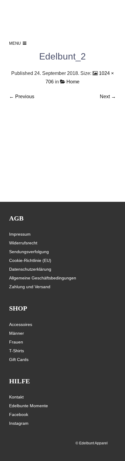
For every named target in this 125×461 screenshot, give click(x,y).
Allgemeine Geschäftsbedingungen (42, 278)
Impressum (20, 234)
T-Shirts (16, 350)
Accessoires (20, 324)
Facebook (18, 414)
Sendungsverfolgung (29, 251)
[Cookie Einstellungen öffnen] (11, 453)
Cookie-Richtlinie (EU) (30, 260)
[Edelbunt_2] (62, 152)
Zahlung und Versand (29, 286)
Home (72, 81)
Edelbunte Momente (28, 405)
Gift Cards (19, 359)
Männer (16, 333)
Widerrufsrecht (23, 242)
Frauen (16, 342)
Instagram (19, 423)
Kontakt (16, 397)
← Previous (21, 96)
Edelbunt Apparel (93, 443)
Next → (108, 96)
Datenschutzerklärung (30, 269)
